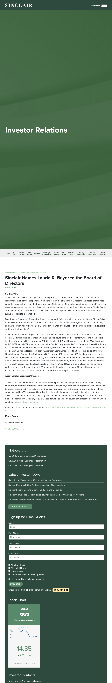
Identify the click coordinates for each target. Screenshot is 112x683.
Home (7, 272)
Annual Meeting (56, 253)
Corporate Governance (92, 253)
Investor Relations (18, 272)
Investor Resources (102, 253)
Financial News (18, 568)
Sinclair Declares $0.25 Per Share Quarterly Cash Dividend (36, 485)
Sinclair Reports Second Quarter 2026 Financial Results (35, 490)
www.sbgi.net (30, 402)
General (43, 272)
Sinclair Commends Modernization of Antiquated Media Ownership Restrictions (46, 494)
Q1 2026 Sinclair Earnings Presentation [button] (27, 460)
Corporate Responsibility (81, 253)
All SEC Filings (17, 564)
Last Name (13, 543)
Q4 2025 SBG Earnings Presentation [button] (25, 465)
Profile (8, 253)
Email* (11, 522)
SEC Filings (14, 253)
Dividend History (71, 253)
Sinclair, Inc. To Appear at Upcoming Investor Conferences (36, 480)
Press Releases (29, 253)
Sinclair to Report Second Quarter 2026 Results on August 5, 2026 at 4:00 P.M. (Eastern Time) (53, 499)
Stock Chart (64, 253)
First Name (13, 533)
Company (13, 553)
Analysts (37, 253)
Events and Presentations (46, 253)
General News (17, 571)
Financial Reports (21, 253)
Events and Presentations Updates (27, 574)
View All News (20, 506)
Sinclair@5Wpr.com (14, 429)
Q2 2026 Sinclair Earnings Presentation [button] (27, 456)
